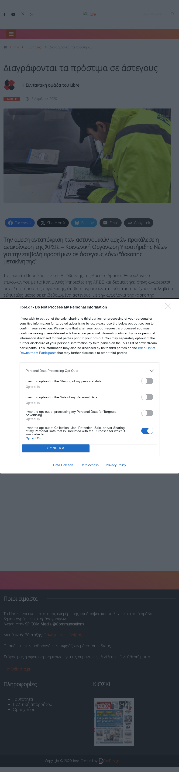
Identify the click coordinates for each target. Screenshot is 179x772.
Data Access (89, 465)
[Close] (169, 307)
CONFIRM (56, 448)
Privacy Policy (116, 465)
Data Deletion (63, 465)
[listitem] (89, 370)
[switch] (147, 381)
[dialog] (89, 386)
